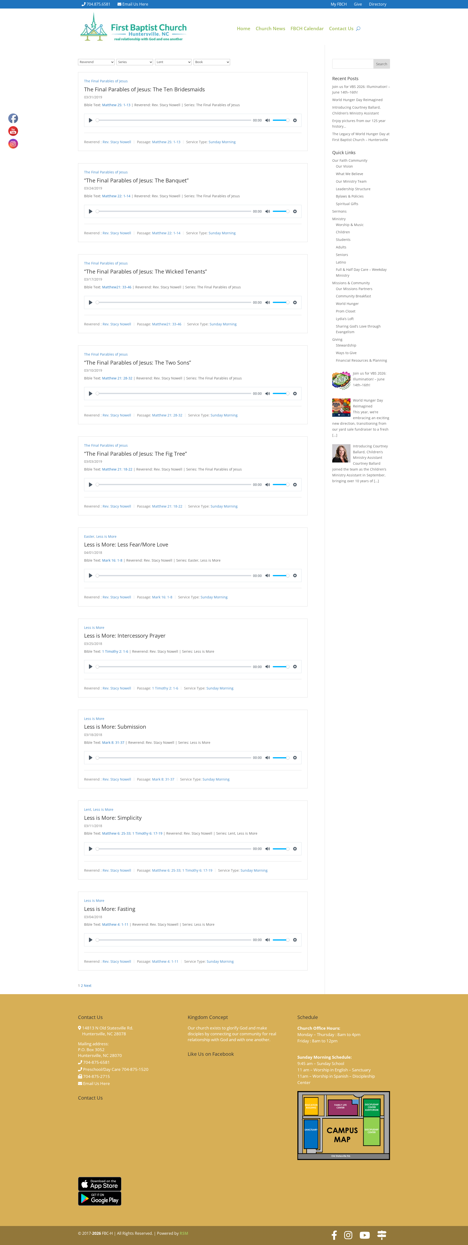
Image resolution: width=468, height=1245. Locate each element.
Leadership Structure (353, 189)
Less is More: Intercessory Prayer (125, 635)
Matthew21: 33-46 (116, 287)
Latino (341, 262)
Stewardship (346, 345)
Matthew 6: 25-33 (116, 833)
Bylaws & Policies (350, 196)
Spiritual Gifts (347, 203)
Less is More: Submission (115, 726)
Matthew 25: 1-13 (116, 105)
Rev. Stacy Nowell (117, 142)
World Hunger (347, 303)
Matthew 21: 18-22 (117, 469)
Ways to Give (346, 352)
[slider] (173, 120)
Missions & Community (351, 283)
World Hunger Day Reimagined (357, 99)
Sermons (339, 211)
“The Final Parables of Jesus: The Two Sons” (137, 362)
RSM (184, 1233)
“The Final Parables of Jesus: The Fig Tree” (135, 453)
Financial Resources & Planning (361, 360)
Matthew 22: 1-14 (116, 196)
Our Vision (344, 166)
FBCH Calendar (307, 29)
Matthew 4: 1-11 (115, 924)
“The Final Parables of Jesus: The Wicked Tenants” (145, 271)
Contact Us (341, 29)
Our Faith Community (349, 160)
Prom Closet (345, 311)
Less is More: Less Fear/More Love (126, 544)
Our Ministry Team (351, 181)
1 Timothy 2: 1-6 (115, 651)
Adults (341, 247)
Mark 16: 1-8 (112, 560)
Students (343, 239)
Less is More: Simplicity (113, 817)
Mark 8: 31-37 (113, 742)
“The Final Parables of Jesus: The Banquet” (136, 180)
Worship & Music (350, 224)
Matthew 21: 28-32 (117, 378)
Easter (89, 536)
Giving (337, 339)
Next (87, 985)
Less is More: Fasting (109, 908)
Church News (270, 29)
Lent (87, 809)
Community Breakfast (353, 296)
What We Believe (349, 173)
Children (343, 232)
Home (243, 29)
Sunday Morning (222, 142)
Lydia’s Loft (345, 318)
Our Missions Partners (354, 288)
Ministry (339, 219)
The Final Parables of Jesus (106, 81)
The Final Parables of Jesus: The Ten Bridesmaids (144, 89)
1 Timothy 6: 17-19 (147, 833)
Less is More (106, 536)
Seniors (342, 254)
